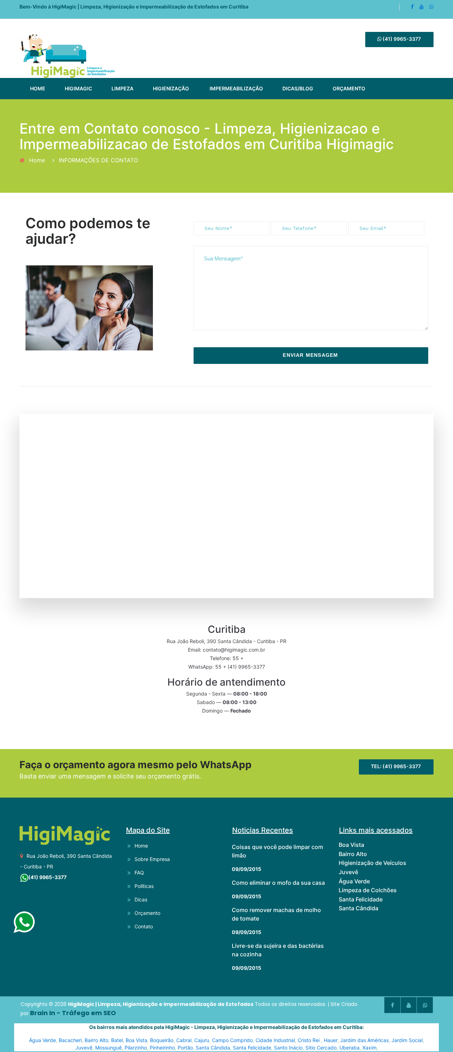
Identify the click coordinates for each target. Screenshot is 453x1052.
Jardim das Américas (364, 1040)
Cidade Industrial (275, 1040)
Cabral (183, 1040)
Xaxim (369, 1048)
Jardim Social (407, 1040)
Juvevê (83, 1048)
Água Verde (42, 1040)
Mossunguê (108, 1048)
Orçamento (349, 88)
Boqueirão (161, 1040)
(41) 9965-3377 (401, 39)
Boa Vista (136, 1040)
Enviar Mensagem (310, 355)
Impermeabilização (236, 88)
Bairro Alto (96, 1040)
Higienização (171, 88)
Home (37, 88)
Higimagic (78, 88)
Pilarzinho (136, 1048)
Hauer (330, 1040)
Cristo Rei (309, 1040)
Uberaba (349, 1048)
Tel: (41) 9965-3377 (396, 766)
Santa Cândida (213, 1048)
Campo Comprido (232, 1040)
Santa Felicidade (252, 1048)
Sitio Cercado (321, 1048)
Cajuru (201, 1040)
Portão (185, 1048)
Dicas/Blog (297, 88)
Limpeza (122, 88)
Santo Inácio (288, 1048)
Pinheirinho (162, 1048)
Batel (117, 1040)
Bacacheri (70, 1040)
